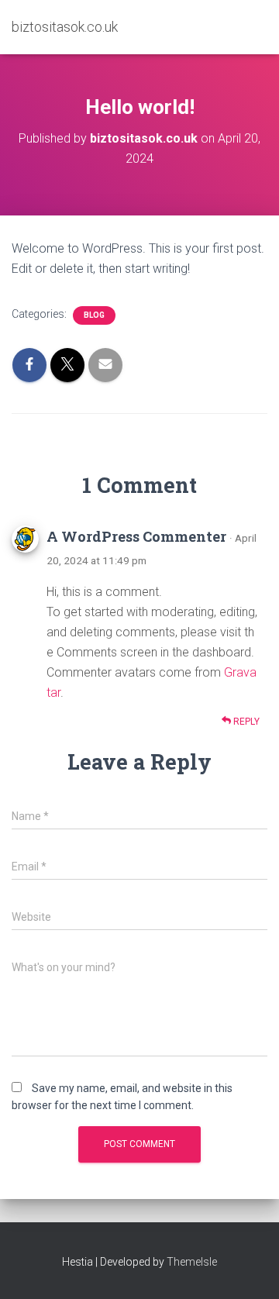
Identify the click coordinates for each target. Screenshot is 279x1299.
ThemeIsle (192, 1262)
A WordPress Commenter (136, 536)
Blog (94, 315)
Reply (245, 721)
